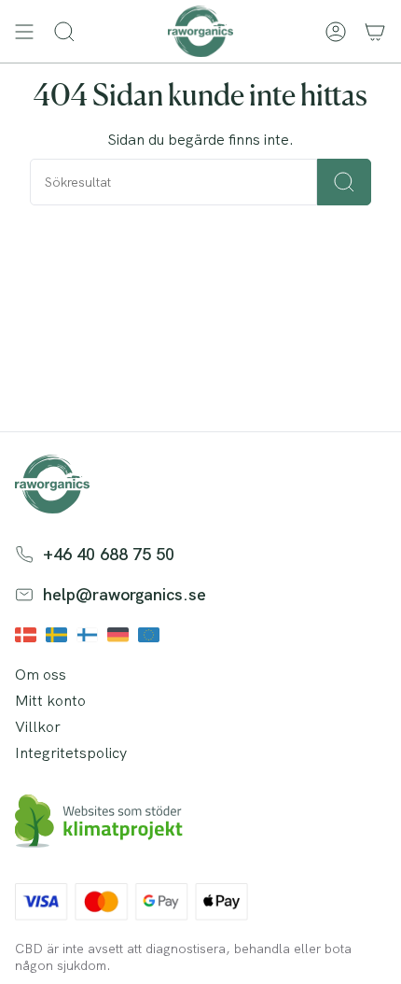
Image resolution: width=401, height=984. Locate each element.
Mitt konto (50, 700)
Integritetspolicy (71, 753)
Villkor (38, 727)
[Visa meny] (24, 31)
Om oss (40, 674)
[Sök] (344, 182)
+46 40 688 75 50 (108, 554)
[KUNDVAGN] (374, 31)
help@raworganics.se (124, 594)
